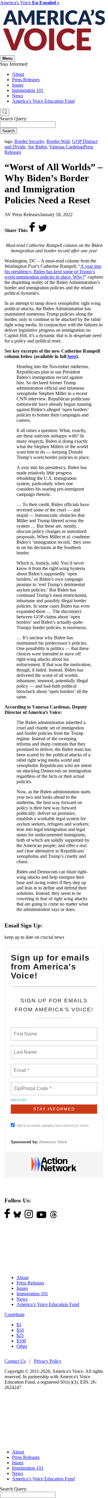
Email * (20, 1067)
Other (21, 1346)
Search (8, 131)
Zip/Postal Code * (31, 1085)
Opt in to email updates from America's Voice (53, 1126)
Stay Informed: (14, 64)
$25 (20, 1335)
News (17, 95)
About (18, 74)
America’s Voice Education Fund (43, 101)
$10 (20, 1330)
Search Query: (13, 118)
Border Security (29, 141)
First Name (25, 1030)
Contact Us (15, 1361)
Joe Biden (37, 146)
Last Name (24, 1048)
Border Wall (58, 141)
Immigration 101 (28, 90)
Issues (17, 84)
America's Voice (29, 2)
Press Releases (26, 79)
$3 (18, 1324)
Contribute (14, 1314)
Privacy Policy (48, 1361)
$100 (21, 1340)
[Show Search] (4, 112)
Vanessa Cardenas (66, 146)
